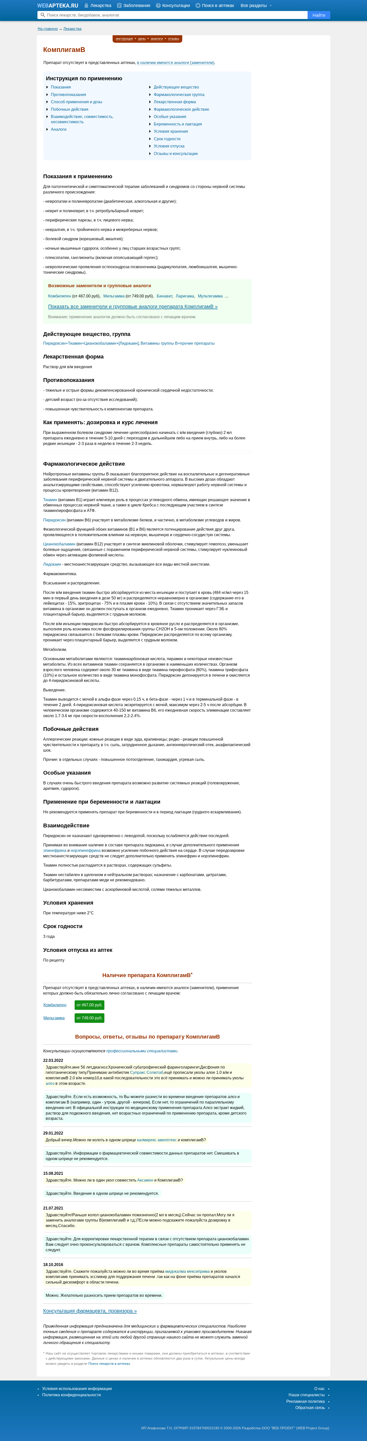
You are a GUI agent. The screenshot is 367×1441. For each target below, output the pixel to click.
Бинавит (164, 296)
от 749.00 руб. (89, 1018)
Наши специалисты (307, 1395)
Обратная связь (310, 1408)
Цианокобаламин (59, 544)
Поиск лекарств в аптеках (109, 1364)
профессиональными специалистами (141, 1051)
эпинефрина (54, 850)
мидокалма (175, 1271)
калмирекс (147, 1140)
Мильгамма (114, 296)
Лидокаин (52, 564)
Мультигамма (210, 296)
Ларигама (185, 296)
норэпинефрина (86, 850)
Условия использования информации (77, 1389)
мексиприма (198, 1271)
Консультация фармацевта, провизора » (90, 1311)
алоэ (50, 1083)
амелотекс (167, 1140)
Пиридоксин (54, 520)
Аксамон (145, 1180)
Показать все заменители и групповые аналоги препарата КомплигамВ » (133, 306)
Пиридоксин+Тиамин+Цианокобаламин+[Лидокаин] (91, 343)
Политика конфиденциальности (71, 1395)
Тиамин (50, 500)
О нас (319, 1389)
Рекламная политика (305, 1401)
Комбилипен (59, 296)
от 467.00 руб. (89, 1005)
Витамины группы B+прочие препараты (178, 343)
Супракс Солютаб (146, 1072)
